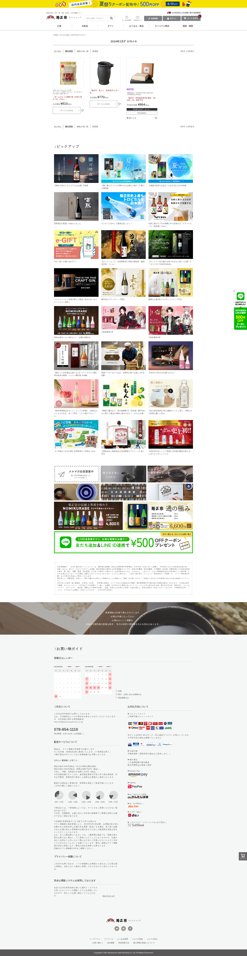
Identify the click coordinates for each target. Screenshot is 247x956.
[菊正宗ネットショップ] (63, 17)
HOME (55, 35)
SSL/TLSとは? (108, 896)
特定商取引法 (123, 943)
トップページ (94, 939)
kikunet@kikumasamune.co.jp (68, 722)
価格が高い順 (82, 51)
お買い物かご (97, 943)
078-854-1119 (66, 729)
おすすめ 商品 (64, 35)
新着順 (95, 51)
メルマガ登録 (137, 939)
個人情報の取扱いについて (144, 943)
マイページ (108, 939)
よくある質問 (122, 939)
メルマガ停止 (152, 939)
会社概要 (110, 943)
